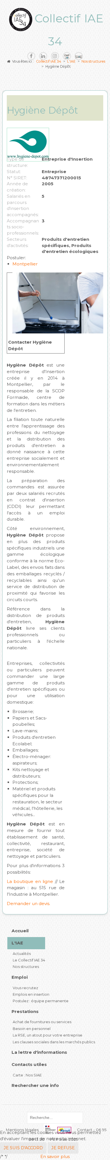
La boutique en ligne (30, 881)
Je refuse (63, 1147)
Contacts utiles (29, 1064)
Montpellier (25, 264)
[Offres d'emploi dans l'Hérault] (67, 56)
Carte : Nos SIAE (27, 1075)
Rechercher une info (35, 1085)
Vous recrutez (25, 988)
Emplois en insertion (31, 994)
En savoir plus (55, 1156)
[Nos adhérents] (79, 56)
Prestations (25, 1011)
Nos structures (26, 966)
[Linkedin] (43, 56)
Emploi (20, 977)
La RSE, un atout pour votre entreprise (47, 1035)
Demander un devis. (28, 903)
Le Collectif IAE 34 (29, 960)
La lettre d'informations (39, 1052)
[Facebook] (31, 56)
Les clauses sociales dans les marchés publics (54, 1042)
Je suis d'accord (23, 1147)
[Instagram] (55, 56)
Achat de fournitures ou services (42, 1021)
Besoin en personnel (31, 1028)
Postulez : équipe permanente (41, 1001)
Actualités (22, 953)
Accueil (20, 930)
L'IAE (17, 943)
